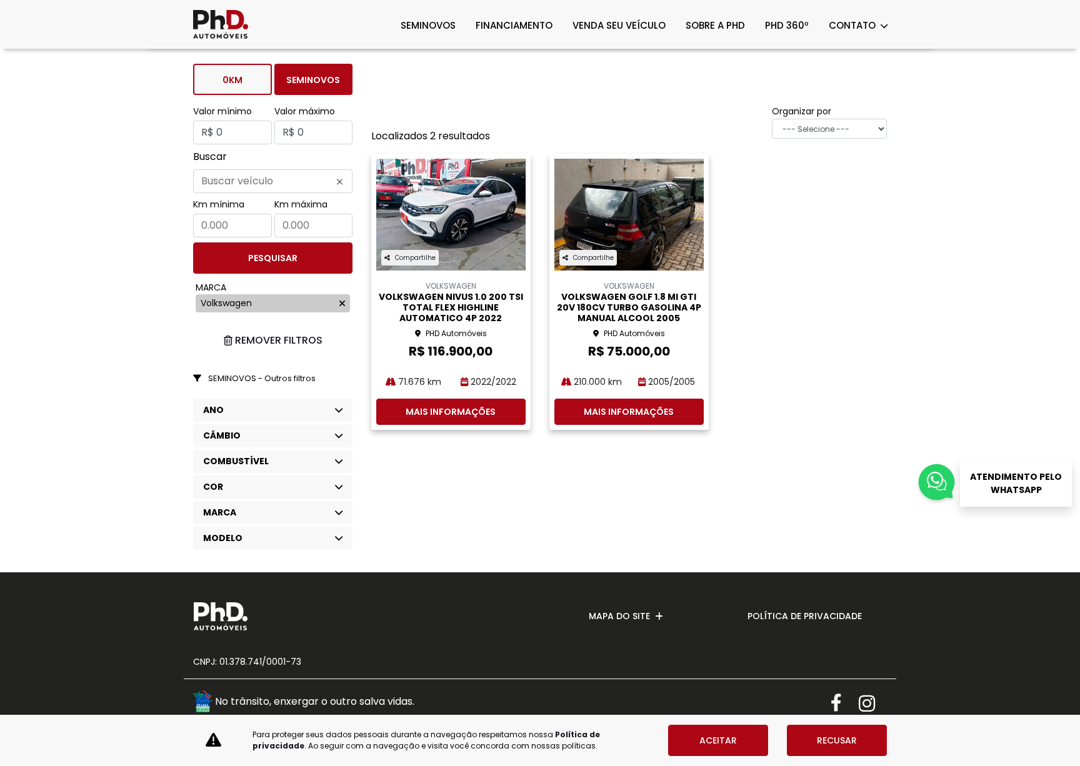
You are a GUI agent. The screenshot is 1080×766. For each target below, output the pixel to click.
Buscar (210, 156)
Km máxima (301, 204)
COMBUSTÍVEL (236, 461)
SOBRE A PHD (715, 25)
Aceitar (718, 740)
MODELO (222, 538)
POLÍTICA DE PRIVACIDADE (805, 616)
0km (232, 80)
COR (213, 486)
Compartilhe (415, 257)
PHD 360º (787, 25)
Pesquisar (273, 258)
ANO (213, 410)
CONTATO (853, 25)
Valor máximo (304, 111)
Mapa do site (619, 616)
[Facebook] (845, 703)
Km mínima (218, 204)
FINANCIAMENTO (514, 25)
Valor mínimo (222, 111)
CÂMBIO (222, 435)
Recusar (837, 740)
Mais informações (451, 411)
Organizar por (801, 111)
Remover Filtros (278, 340)
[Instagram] (873, 703)
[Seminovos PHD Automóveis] (220, 24)
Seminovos (313, 80)
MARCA (219, 512)
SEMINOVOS (428, 25)
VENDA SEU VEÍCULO (619, 25)
